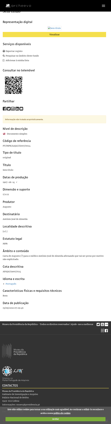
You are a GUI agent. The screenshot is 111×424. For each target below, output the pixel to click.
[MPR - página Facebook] (107, 329)
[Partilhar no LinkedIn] (17, 108)
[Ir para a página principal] (16, 5)
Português (11, 284)
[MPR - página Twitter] (99, 323)
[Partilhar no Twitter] (9, 108)
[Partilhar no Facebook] (5, 108)
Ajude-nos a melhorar (82, 324)
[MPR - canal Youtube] (103, 323)
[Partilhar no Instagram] (13, 108)
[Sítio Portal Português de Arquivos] (15, 373)
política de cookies (62, 413)
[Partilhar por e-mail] (21, 108)
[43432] (54, 29)
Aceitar (55, 419)
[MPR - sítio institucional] (103, 330)
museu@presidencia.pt (28, 404)
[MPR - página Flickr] (107, 323)
